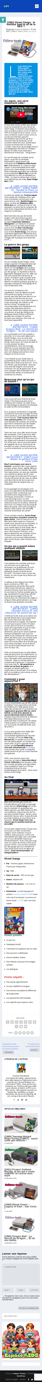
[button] (3, 20)
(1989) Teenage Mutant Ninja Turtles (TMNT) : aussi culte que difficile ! (21, 1138)
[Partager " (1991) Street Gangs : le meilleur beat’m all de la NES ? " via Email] (21, 1026)
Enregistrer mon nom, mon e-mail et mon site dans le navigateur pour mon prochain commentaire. (21, 1298)
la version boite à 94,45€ (22, 894)
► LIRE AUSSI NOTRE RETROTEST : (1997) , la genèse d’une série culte (22, 458)
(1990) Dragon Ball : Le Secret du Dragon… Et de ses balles (19, 1238)
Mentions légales (12, 1379)
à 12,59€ (20, 900)
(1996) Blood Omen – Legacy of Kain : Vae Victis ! (20, 1206)
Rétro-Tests (17, 31)
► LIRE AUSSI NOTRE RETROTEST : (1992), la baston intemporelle (21, 189)
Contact (22, 1379)
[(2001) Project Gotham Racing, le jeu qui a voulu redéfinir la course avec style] (21, 1156)
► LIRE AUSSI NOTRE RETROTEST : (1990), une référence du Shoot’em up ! (21, 609)
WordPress (21, 1376)
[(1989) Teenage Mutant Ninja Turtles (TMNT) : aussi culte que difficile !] (21, 1123)
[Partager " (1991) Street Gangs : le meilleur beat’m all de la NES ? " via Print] (25, 1026)
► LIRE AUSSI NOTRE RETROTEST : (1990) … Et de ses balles (22, 328)
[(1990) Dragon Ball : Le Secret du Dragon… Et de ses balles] (21, 1223)
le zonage (30, 747)
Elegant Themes (19, 1373)
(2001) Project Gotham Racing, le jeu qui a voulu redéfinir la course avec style (19, 1172)
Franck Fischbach (22, 29)
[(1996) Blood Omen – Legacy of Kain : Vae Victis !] (21, 1191)
